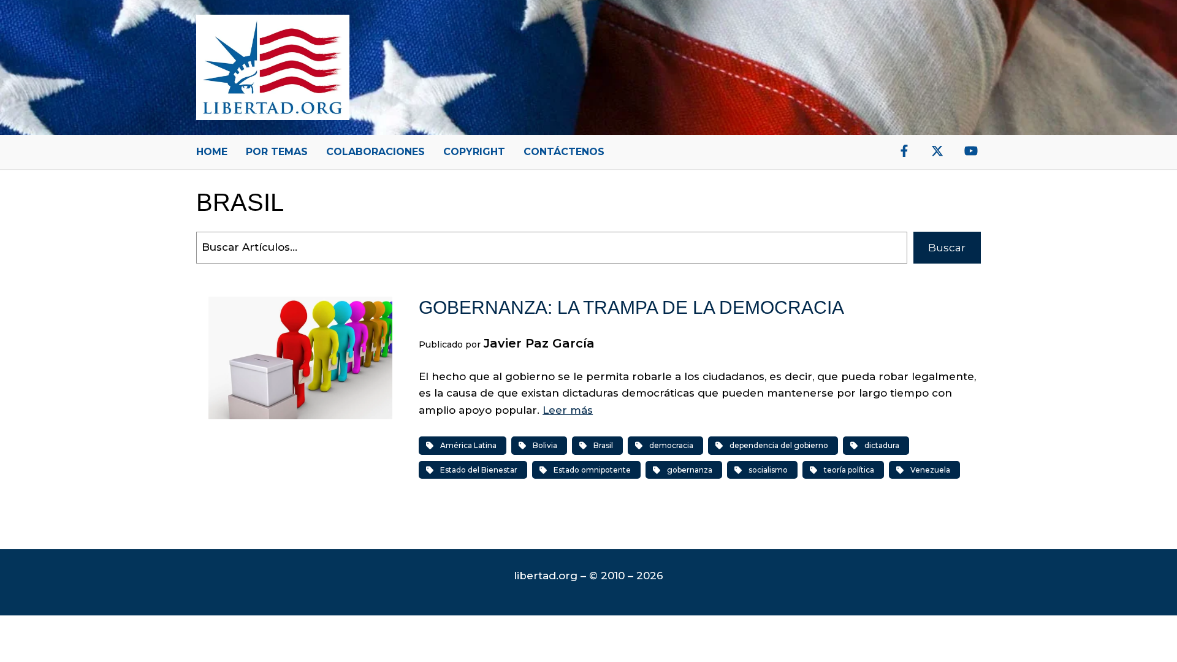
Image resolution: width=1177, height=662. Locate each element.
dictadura (881, 445)
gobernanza (689, 469)
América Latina (468, 445)
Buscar (947, 248)
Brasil (603, 445)
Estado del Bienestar (478, 469)
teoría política (849, 469)
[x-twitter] (937, 151)
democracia (671, 445)
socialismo (768, 469)
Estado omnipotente (592, 469)
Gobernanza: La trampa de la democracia (631, 307)
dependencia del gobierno (778, 445)
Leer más (568, 410)
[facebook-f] (904, 151)
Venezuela (930, 469)
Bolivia (545, 445)
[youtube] (971, 151)
